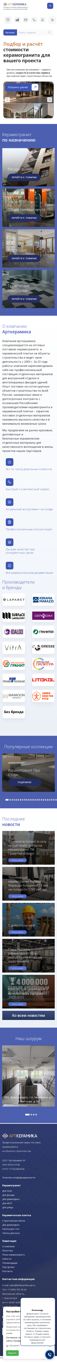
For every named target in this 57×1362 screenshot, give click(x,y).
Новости (6, 1258)
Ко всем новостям (28, 1015)
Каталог (10, 32)
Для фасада (8, 1195)
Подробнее (25, 782)
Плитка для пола (11, 1233)
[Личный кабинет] (43, 20)
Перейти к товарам (24, 177)
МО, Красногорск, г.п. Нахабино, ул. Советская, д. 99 (28, 1099)
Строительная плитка (13, 1220)
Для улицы (7, 1207)
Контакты (7, 1271)
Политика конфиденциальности (18, 1177)
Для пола (7, 1190)
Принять (12, 1353)
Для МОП (7, 1203)
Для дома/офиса (10, 1199)
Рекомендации (9, 1262)
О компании (8, 1246)
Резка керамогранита (13, 1254)
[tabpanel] (28, 773)
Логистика (7, 1250)
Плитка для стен (10, 1228)
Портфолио (8, 1267)
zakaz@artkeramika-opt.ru (22, 1285)
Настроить (14, 1345)
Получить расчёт (18, 87)
